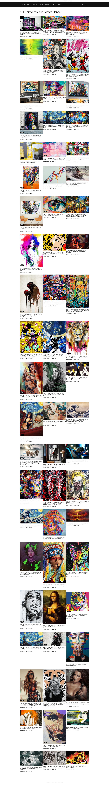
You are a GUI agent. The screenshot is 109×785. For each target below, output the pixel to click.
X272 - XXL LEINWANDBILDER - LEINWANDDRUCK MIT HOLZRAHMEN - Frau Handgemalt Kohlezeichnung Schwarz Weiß (31, 625)
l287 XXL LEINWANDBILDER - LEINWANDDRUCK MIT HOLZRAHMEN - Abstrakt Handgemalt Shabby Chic (54, 159)
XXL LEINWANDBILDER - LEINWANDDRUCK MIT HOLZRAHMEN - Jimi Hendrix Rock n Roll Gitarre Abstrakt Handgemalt (76, 766)
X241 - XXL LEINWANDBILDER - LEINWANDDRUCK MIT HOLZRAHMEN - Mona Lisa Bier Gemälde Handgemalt (53, 626)
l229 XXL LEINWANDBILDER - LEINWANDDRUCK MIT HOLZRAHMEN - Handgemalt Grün (77, 728)
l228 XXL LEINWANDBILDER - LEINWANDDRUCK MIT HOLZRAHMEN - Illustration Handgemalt (54, 465)
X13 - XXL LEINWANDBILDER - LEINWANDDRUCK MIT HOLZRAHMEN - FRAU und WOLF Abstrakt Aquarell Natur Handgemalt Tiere (54, 422)
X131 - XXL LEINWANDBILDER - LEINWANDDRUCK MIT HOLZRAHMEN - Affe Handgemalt (77, 105)
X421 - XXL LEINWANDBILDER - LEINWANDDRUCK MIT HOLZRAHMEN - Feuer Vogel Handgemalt (77, 524)
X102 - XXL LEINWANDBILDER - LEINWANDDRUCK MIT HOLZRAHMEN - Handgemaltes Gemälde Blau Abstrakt (53, 126)
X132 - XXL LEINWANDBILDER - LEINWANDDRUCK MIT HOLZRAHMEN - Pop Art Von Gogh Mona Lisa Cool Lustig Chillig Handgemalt (31, 439)
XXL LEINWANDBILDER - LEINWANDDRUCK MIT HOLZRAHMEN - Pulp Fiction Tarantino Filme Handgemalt (76, 251)
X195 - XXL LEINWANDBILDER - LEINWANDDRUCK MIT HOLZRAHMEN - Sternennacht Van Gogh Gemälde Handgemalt (31, 648)
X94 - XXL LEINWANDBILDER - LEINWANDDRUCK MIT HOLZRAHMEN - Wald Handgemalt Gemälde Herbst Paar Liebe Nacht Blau (77, 126)
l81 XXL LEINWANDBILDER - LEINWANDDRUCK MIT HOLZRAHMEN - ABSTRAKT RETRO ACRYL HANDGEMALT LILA (77, 33)
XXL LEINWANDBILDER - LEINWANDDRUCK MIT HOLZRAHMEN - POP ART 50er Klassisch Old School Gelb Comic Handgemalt (54, 253)
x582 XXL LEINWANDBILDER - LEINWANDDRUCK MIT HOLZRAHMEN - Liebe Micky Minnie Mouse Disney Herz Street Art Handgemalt (77, 75)
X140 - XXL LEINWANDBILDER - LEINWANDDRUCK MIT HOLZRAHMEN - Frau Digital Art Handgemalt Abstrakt (30, 228)
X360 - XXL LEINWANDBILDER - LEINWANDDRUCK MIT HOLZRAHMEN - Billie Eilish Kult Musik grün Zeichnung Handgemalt (30, 573)
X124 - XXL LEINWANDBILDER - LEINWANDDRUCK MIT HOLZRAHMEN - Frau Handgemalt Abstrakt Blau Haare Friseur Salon (30, 136)
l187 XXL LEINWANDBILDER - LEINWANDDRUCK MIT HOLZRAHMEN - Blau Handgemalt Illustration (31, 57)
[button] (83, 4)
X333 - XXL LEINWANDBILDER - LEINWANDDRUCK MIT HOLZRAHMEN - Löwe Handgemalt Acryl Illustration (77, 357)
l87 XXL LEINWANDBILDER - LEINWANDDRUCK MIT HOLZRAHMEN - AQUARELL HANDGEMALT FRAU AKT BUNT (31, 269)
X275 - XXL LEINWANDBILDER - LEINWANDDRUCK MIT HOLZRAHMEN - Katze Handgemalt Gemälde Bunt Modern (77, 573)
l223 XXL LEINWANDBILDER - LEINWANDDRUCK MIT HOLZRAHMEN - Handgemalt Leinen (54, 746)
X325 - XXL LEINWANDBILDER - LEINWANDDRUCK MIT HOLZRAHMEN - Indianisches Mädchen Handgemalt (54, 585)
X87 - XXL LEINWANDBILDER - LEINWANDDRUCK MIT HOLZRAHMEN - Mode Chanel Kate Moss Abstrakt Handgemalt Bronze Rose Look (54, 704)
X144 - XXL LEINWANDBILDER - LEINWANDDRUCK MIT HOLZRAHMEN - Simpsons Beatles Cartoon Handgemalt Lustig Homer (77, 378)
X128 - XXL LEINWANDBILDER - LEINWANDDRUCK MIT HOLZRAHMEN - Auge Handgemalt (53, 215)
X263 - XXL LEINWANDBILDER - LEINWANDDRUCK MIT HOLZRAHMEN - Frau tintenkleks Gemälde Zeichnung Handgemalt (53, 186)
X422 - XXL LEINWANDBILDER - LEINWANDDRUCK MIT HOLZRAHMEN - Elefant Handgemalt (30, 191)
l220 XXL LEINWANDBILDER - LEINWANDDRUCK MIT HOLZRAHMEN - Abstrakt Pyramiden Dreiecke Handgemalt (31, 768)
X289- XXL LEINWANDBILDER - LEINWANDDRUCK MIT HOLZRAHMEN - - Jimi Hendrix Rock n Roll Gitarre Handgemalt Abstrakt (54, 98)
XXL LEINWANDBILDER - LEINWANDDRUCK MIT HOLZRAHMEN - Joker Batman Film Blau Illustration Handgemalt (77, 461)
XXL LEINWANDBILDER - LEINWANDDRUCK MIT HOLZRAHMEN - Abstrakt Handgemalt (30, 162)
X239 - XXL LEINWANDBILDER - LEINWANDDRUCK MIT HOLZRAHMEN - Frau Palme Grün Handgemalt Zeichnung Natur (53, 394)
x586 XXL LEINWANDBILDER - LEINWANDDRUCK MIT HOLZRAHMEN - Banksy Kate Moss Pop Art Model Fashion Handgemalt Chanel (54, 71)
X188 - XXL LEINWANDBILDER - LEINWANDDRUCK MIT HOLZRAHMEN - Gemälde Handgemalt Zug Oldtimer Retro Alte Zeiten (77, 183)
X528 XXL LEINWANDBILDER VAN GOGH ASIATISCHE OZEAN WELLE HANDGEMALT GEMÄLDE (31, 526)
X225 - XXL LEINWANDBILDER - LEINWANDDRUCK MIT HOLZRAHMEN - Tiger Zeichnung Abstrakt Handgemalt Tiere (77, 615)
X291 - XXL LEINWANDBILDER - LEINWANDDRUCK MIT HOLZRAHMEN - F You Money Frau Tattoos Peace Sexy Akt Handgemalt (31, 396)
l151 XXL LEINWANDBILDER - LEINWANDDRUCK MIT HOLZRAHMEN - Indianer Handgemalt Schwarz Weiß (54, 767)
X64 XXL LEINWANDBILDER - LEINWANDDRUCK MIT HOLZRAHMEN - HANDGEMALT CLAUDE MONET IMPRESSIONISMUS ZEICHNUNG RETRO (77, 215)
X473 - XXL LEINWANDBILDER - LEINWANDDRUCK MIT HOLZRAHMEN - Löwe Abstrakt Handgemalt (53, 538)
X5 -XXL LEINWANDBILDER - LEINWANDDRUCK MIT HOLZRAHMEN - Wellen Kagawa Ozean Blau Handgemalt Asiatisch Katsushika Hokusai (77, 420)
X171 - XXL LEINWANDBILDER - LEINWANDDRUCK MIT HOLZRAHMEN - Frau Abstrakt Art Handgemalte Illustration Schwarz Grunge (53, 648)
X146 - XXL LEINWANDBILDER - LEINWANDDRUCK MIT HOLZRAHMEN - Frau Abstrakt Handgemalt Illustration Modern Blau (77, 664)
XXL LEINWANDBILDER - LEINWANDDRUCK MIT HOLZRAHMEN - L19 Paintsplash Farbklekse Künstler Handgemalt (31, 33)
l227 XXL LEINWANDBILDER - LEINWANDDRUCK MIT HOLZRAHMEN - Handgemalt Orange (31, 728)
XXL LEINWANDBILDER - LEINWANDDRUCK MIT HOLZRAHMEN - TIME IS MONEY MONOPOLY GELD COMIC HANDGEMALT (31, 106)
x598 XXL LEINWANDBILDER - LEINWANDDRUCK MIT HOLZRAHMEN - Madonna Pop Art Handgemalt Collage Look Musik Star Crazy (31, 501)
